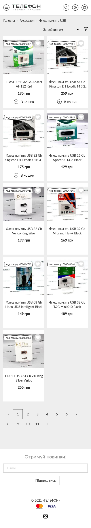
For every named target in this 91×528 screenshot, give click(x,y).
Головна (9, 20)
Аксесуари (27, 20)
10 (28, 424)
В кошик (27, 101)
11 (37, 424)
